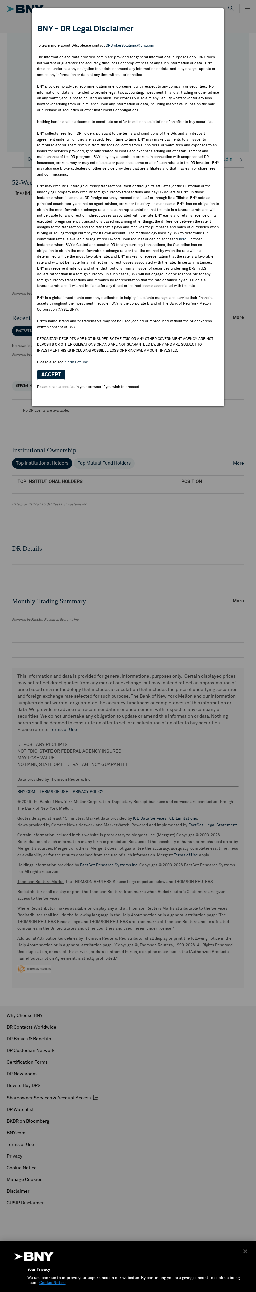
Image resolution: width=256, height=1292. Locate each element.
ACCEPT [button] (51, 374)
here (182, 239)
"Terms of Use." (77, 362)
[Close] (245, 1251)
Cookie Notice (52, 1283)
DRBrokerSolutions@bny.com (130, 45)
